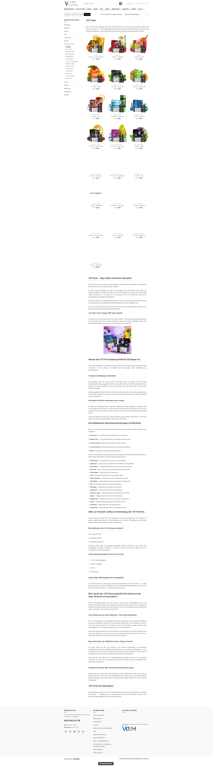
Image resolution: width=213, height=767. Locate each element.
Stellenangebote (98, 749)
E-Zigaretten (125, 9)
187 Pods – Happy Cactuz (117, 146)
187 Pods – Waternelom (117, 235)
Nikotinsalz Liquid (69, 9)
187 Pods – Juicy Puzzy (96, 176)
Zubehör (133, 9)
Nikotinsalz (67, 88)
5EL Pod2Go (69, 49)
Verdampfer (67, 91)
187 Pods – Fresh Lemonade (95, 57)
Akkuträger (67, 25)
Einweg (89, 9)
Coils (101, 9)
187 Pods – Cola (96, 116)
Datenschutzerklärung (99, 734)
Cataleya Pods (69, 56)
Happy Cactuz (94, 439)
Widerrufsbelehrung (99, 738)
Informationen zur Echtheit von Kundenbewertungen (102, 745)
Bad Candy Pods (70, 54)
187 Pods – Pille (139, 176)
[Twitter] (74, 731)
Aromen (107, 9)
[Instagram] (70, 731)
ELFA (147, 27)
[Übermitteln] (120, 3)
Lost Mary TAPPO (70, 76)
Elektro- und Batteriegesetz (101, 741)
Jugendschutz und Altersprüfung (102, 728)
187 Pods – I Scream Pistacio (117, 176)
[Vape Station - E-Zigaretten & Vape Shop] (72, 3)
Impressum (145, 758)
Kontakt (95, 725)
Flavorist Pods (69, 68)
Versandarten (97, 721)
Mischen (66, 85)
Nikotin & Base (116, 9)
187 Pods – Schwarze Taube (96, 235)
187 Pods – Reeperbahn (139, 205)
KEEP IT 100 (69, 73)
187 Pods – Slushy (139, 57)
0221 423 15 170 (72, 720)
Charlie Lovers (69, 59)
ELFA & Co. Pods (80, 9)
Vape (106, 27)
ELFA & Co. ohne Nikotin (72, 61)
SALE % (140, 9)
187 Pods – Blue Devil (139, 116)
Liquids (96, 9)
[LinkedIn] (83, 731)
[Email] (78, 731)
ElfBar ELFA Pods (70, 64)
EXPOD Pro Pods (70, 66)
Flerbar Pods (69, 71)
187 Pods (68, 47)
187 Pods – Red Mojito (117, 57)
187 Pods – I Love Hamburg (96, 146)
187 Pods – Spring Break (139, 86)
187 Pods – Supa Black (117, 86)
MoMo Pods (69, 78)
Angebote (67, 28)
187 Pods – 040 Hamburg (117, 205)
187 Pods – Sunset (96, 86)
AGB (94, 731)
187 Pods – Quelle (139, 146)
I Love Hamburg (94, 447)
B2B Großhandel (98, 753)
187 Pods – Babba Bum (96, 265)
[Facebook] (65, 731)
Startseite (67, 14)
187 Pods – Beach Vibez (139, 235)
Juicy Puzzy (93, 435)
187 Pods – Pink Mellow (96, 205)
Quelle (92, 451)
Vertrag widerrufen (98, 715)
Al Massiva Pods (70, 51)
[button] (142, 3)
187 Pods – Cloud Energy (117, 116)
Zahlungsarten (97, 718)
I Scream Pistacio (95, 443)
